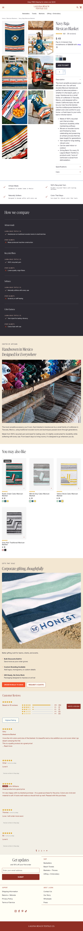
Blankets (42, 13)
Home (3, 18)
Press (46, 902)
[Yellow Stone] (8, 501)
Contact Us (48, 891)
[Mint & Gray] (3, 501)
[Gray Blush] (3, 550)
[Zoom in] (14, 38)
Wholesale (47, 899)
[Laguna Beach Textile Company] (41, 7)
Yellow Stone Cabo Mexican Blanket (67, 495)
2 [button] (38, 851)
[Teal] (57, 59)
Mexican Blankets (12, 18)
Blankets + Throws (50, 870)
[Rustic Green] (5, 501)
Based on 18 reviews (10, 705)
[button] (26, 705)
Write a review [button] (73, 706)
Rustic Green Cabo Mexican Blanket (12, 495)
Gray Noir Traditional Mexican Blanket (13, 544)
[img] (7, 729)
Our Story (47, 895)
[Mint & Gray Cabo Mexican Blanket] (41, 474)
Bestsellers (25, 13)
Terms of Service (8, 902)
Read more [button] (8, 746)
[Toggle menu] (3, 7)
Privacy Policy (7, 899)
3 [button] (41, 851)
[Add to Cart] (51, 488)
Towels (34, 13)
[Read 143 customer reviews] (14, 492)
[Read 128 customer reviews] (14, 541)
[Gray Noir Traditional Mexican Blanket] (14, 523)
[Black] (64, 59)
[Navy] (61, 59)
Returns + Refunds (9, 895)
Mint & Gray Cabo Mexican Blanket (39, 495)
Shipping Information (10, 891)
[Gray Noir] (5, 550)
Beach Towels (49, 867)
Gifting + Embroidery (54, 13)
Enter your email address (12, 870)
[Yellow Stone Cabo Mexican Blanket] (69, 474)
